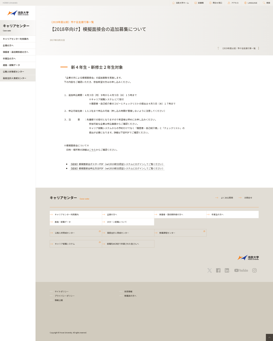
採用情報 (128, 291)
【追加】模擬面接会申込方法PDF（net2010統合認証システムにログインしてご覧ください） (117, 168)
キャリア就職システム (65, 243)
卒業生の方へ (9, 58)
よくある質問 (227, 197)
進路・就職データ (11, 65)
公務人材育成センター (13, 71)
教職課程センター (167, 232)
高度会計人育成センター (14, 78)
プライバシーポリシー (65, 295)
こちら (92, 149)
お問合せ (248, 197)
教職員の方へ (130, 295)
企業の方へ (8, 45)
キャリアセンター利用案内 (15, 38)
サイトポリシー (62, 291)
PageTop (269, 337)
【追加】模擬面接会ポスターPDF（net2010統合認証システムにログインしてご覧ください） (117, 164)
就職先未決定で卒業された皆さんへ (123, 243)
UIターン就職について (117, 221)
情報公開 (59, 300)
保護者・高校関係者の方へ (15, 51)
